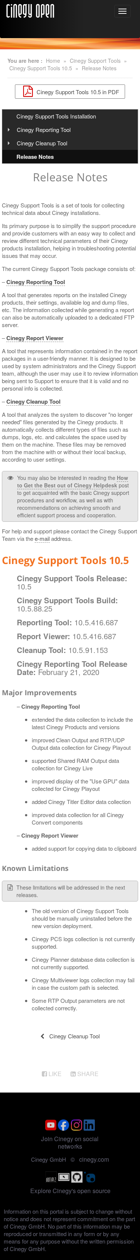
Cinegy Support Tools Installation (56, 116)
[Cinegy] (30, 10)
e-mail (42, 538)
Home (53, 60)
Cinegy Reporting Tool (44, 129)
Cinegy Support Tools (95, 60)
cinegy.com (94, 1159)
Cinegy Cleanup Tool (42, 143)
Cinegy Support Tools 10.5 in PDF (77, 91)
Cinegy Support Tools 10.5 (40, 68)
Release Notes (99, 68)
